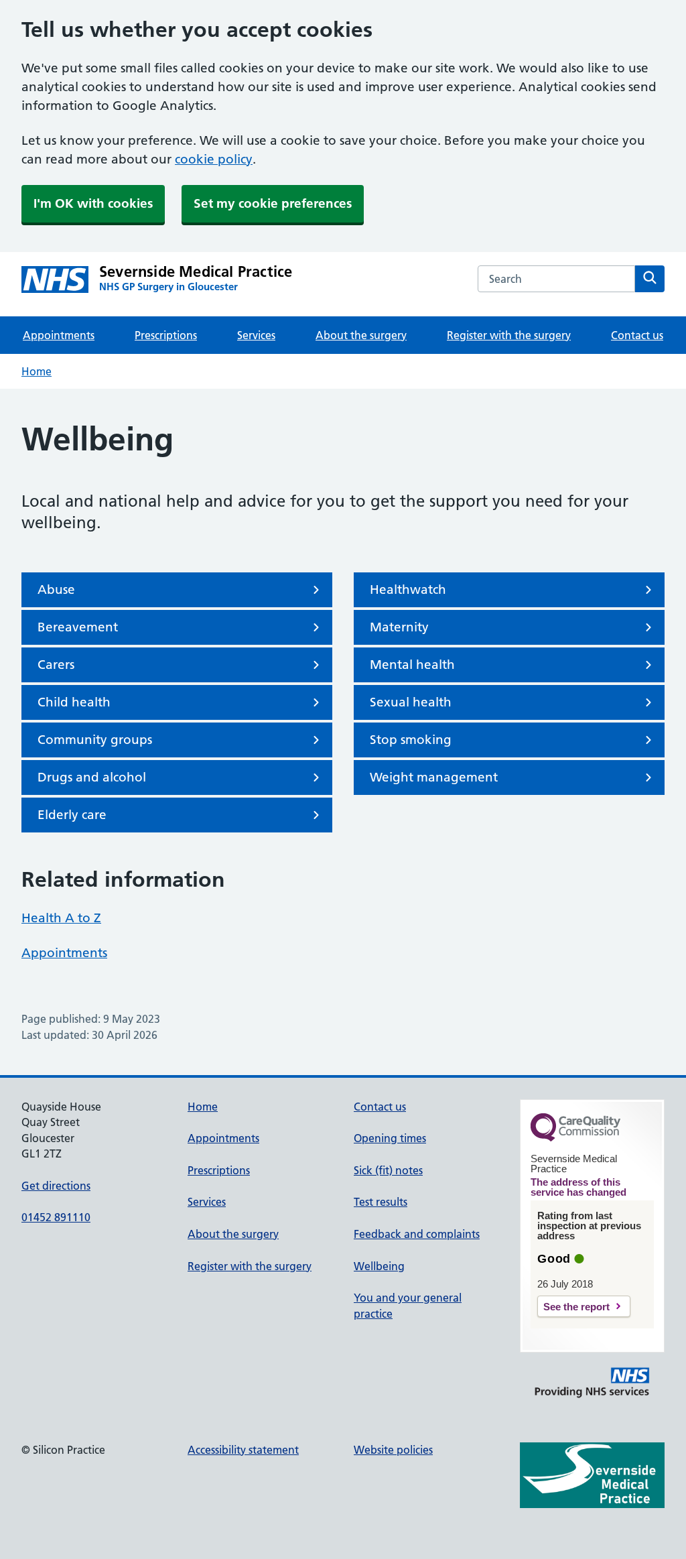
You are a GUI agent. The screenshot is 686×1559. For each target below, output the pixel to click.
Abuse (56, 589)
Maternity (399, 627)
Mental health (412, 664)
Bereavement (78, 627)
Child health (74, 702)
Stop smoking (411, 739)
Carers (56, 664)
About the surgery (361, 335)
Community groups (95, 739)
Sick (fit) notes (388, 1170)
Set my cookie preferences (273, 203)
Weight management (434, 777)
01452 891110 (55, 1217)
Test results (380, 1201)
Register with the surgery (509, 335)
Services (256, 335)
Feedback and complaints (417, 1234)
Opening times (390, 1138)
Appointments (58, 335)
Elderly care (72, 814)
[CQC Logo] (575, 1138)
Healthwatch (408, 589)
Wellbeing (379, 1266)
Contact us (637, 335)
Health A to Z (61, 918)
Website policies (393, 1449)
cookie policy (214, 159)
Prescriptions (166, 335)
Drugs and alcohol (92, 777)
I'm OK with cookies (93, 203)
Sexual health (411, 702)
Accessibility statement (243, 1449)
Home (36, 371)
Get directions (55, 1185)
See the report (576, 1306)
